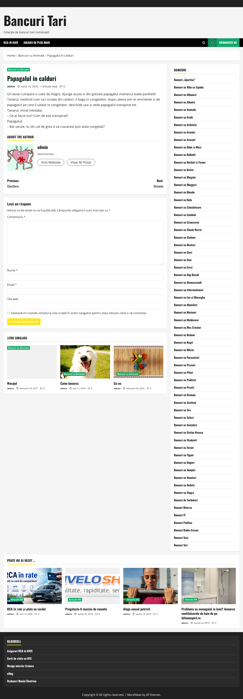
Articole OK (17, 599)
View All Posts (81, 162)
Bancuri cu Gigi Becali (186, 275)
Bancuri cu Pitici (183, 372)
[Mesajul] (32, 361)
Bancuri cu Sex (182, 410)
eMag (10, 673)
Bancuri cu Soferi (184, 417)
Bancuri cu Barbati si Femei (189, 162)
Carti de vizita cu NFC (19, 658)
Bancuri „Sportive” (184, 80)
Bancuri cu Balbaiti (185, 155)
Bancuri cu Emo (183, 260)
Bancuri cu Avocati (184, 140)
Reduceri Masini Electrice (21, 681)
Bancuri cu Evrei (183, 267)
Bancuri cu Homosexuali (188, 282)
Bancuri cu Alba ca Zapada (189, 87)
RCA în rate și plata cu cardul (26, 609)
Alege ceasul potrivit (136, 609)
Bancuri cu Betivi (184, 170)
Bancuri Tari (35, 20)
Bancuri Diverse (183, 507)
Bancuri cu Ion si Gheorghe (189, 297)
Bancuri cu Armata (184, 132)
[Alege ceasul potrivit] (150, 586)
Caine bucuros (69, 383)
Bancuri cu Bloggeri (185, 185)
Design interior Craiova (20, 666)
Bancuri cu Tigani (184, 455)
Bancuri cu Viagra (184, 492)
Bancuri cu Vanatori (185, 477)
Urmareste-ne (228, 42)
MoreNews (134, 695)
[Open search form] (203, 42)
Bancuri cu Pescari (184, 365)
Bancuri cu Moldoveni (186, 320)
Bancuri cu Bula (183, 200)
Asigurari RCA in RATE (20, 651)
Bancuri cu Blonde (184, 192)
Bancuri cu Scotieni (185, 402)
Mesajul (12, 383)
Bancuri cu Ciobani (184, 237)
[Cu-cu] (138, 361)
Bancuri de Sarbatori (186, 500)
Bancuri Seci (181, 537)
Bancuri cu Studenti (185, 440)
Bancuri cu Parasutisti (186, 357)
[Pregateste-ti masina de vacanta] (92, 586)
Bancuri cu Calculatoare (187, 207)
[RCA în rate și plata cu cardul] (34, 586)
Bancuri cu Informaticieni (188, 290)
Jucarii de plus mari (36, 42)
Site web (12, 299)
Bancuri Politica (183, 523)
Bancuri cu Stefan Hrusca (188, 432)
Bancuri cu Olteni (184, 350)
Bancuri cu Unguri (184, 462)
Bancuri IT (180, 515)
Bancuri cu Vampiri (184, 470)
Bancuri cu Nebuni (184, 335)
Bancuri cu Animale (18, 69)
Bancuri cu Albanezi (185, 95)
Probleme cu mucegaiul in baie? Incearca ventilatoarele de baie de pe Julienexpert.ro (208, 613)
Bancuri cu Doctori (184, 245)
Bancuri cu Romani (185, 395)
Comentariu (16, 217)
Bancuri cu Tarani (184, 447)
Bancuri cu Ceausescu (186, 222)
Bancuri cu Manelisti (185, 305)
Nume (12, 270)
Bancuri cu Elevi (183, 252)
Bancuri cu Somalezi (185, 425)
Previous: (13, 183)
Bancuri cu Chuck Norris (188, 230)
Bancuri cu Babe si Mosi (187, 147)
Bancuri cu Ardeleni (185, 125)
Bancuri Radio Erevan (186, 530)
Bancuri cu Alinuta (184, 102)
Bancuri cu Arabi (183, 117)
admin (11, 86)
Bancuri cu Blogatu (185, 177)
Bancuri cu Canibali (185, 215)
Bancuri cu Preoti (184, 387)
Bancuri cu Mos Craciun (187, 327)
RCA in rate (11, 42)
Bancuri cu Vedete (184, 485)
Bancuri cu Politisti (185, 380)
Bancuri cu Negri (183, 342)
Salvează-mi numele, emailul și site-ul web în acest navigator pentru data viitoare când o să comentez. (79, 313)
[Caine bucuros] (85, 361)
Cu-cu (117, 383)
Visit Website (50, 162)
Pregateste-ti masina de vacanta (86, 609)
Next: (158, 183)
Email (12, 285)
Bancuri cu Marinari (185, 312)
